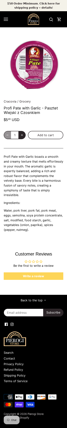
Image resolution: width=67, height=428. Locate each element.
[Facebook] (6, 324)
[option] (33, 65)
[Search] (51, 19)
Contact (9, 358)
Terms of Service (16, 381)
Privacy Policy (14, 364)
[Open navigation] (6, 19)
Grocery (25, 101)
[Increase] (21, 135)
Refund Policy (13, 370)
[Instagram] (12, 324)
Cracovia (10, 101)
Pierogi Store (36, 413)
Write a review (33, 276)
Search (8, 352)
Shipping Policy (14, 375)
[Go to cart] (59, 19)
